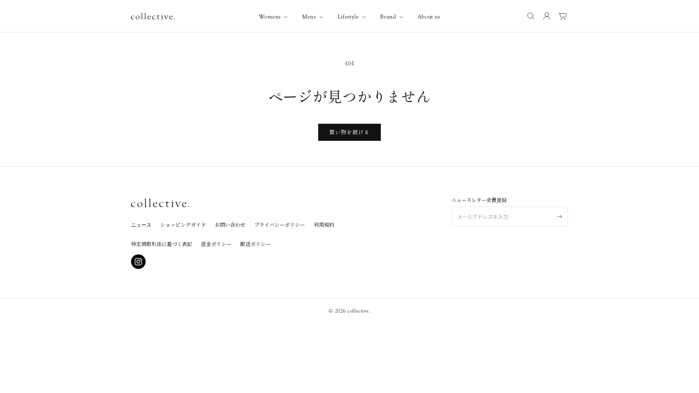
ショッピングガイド (183, 224)
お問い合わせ (230, 224)
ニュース (141, 225)
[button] (275, 16)
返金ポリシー (216, 243)
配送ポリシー (255, 243)
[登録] (560, 216)
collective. (358, 311)
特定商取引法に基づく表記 (161, 243)
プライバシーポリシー (279, 224)
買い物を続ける (349, 132)
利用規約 (324, 224)
